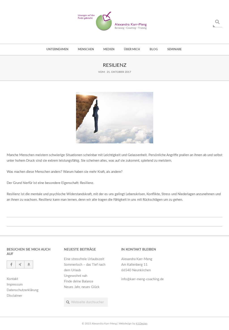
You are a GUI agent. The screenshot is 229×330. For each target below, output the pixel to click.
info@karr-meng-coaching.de (142, 279)
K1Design (141, 323)
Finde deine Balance (78, 281)
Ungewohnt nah (75, 276)
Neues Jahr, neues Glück (82, 287)
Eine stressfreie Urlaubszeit (84, 259)
